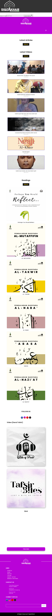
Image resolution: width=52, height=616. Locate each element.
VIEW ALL (26, 44)
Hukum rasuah (11, 525)
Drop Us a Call (12, 592)
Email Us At (11, 588)
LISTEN (9, 575)
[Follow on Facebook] (22, 417)
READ (8, 572)
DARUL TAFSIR (11, 577)
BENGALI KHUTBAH (12, 578)
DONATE (9, 570)
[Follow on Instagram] (25, 417)
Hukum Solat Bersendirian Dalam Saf (18, 515)
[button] (0, 13)
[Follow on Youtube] (27, 417)
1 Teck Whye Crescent (14, 585)
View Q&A (26, 549)
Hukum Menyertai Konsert (15, 520)
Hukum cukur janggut (14, 540)
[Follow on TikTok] (30, 417)
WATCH (9, 573)
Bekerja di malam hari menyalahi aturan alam (22, 529)
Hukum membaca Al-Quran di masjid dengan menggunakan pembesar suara (21, 535)
